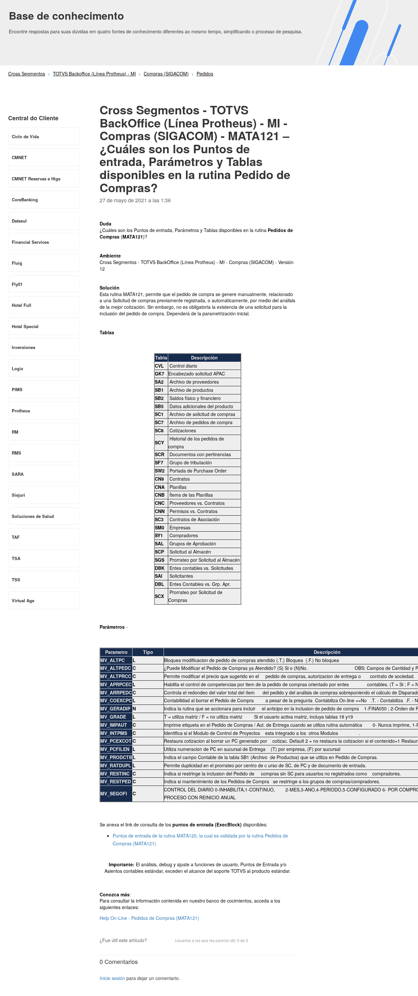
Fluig (17, 263)
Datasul (19, 221)
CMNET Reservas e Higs (36, 178)
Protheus (21, 410)
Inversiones (23, 347)
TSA (16, 558)
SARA (18, 474)
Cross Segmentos (26, 73)
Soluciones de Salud (33, 516)
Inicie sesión (112, 978)
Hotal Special (25, 326)
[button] (155, 941)
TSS (16, 579)
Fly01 (17, 284)
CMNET (19, 157)
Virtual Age (23, 600)
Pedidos (205, 73)
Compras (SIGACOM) (166, 73)
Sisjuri (18, 495)
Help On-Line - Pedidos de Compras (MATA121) (149, 918)
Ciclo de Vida (25, 136)
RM (15, 432)
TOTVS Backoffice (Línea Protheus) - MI (94, 73)
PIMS (17, 389)
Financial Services (30, 242)
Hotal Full (21, 305)
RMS (16, 453)
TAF (16, 537)
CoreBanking (25, 199)
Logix (17, 368)
